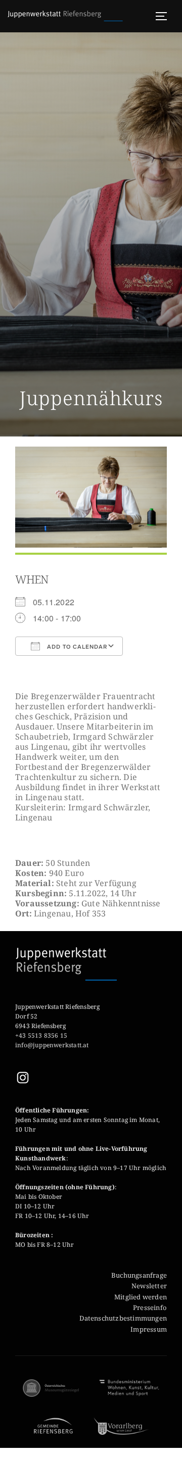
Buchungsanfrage (139, 1275)
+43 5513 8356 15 (41, 1035)
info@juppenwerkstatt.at (52, 1045)
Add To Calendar (76, 646)
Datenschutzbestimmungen (123, 1318)
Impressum (148, 1329)
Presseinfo (150, 1307)
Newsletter (149, 1285)
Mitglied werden (140, 1296)
